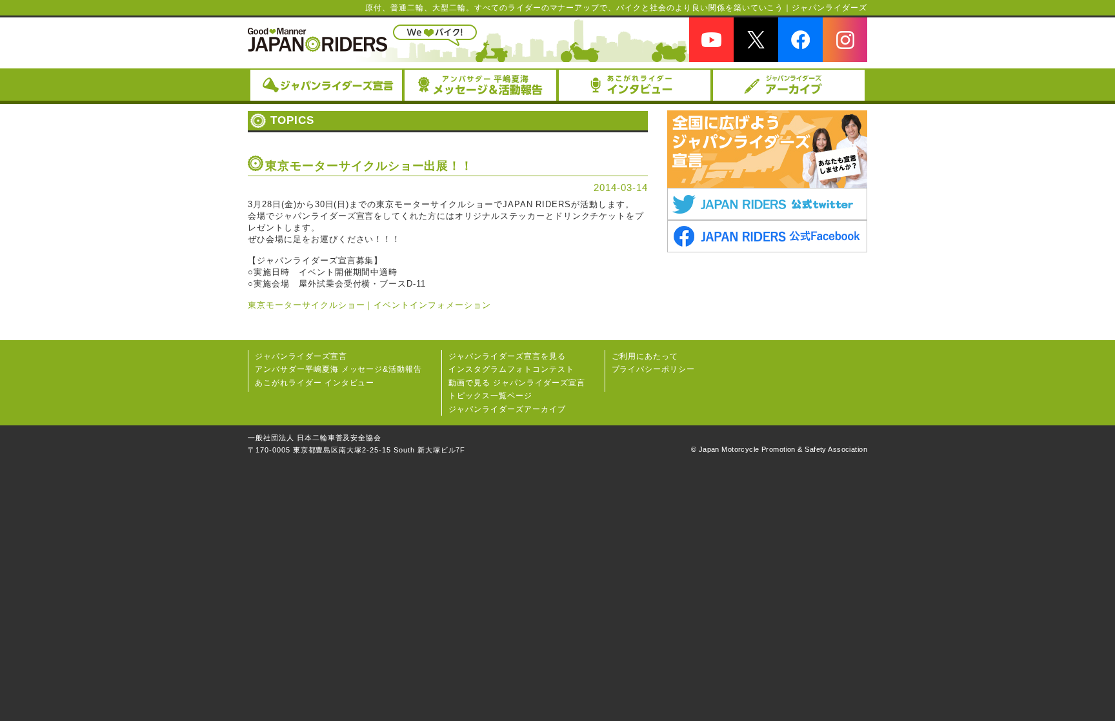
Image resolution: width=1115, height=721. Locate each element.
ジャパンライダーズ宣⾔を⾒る (506, 356)
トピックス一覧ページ (490, 395)
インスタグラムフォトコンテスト (511, 369)
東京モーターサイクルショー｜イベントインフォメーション (369, 305)
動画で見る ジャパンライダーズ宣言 (516, 382)
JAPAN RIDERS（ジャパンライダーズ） (317, 39)
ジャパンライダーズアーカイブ (506, 409)
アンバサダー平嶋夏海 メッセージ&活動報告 (338, 369)
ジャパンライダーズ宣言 (301, 356)
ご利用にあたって (645, 356)
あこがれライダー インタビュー (314, 382)
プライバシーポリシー (654, 369)
